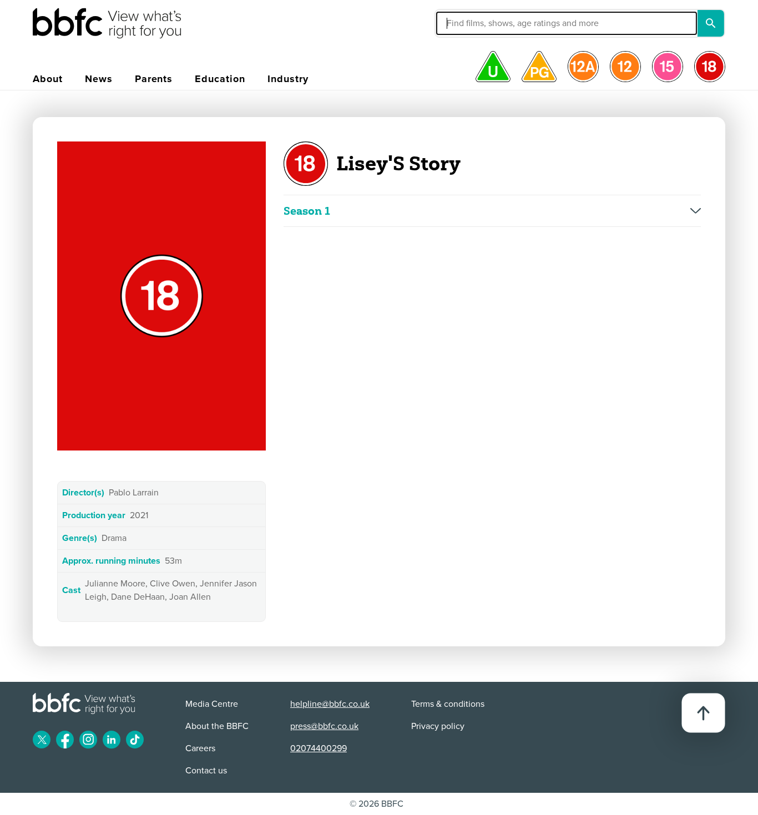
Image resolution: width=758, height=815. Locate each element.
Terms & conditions (447, 704)
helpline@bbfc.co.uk (330, 704)
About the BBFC (217, 726)
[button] (482, 23)
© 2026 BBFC (376, 803)
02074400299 (318, 748)
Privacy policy (437, 726)
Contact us (206, 770)
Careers (200, 748)
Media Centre (211, 704)
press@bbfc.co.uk (324, 726)
